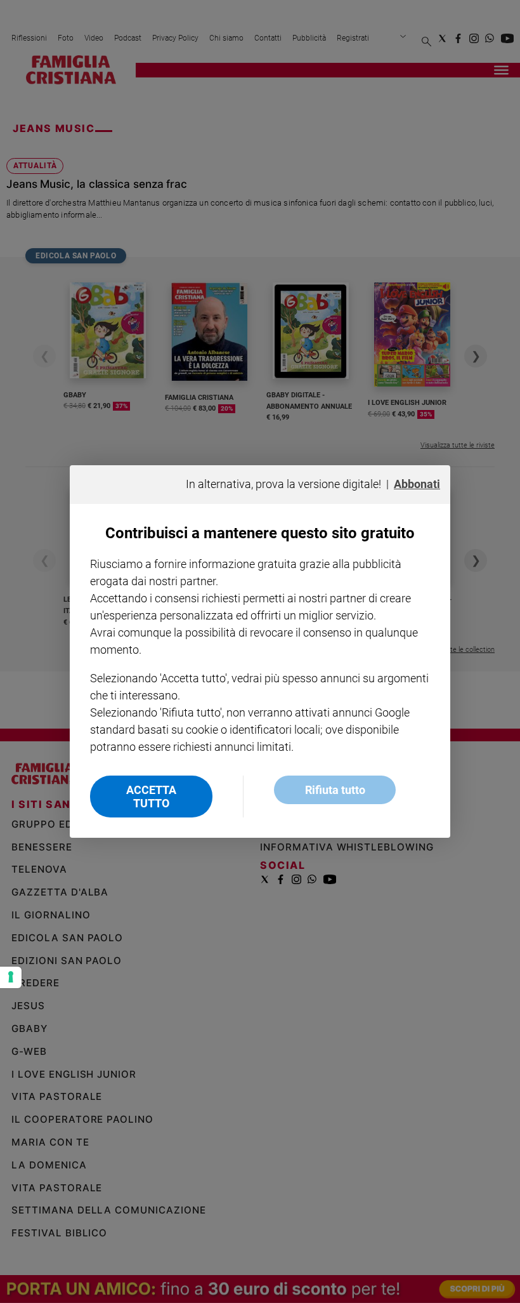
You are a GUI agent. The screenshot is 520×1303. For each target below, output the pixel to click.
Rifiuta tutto (335, 790)
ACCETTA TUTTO (151, 796)
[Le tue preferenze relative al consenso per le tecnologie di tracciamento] (11, 977)
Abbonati (417, 484)
